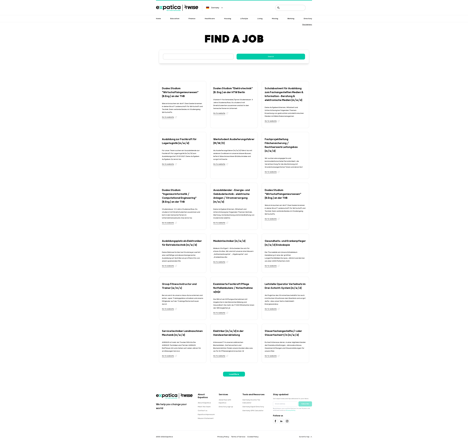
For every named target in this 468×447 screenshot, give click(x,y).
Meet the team (204, 407)
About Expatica (204, 403)
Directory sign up (226, 407)
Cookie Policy (252, 437)
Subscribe (305, 404)
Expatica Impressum (206, 414)
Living (260, 19)
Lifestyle (244, 19)
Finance (192, 19)
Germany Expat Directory (253, 407)
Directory (308, 19)
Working (290, 19)
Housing (227, 19)
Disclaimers (307, 25)
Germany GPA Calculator (252, 411)
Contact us (202, 411)
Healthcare (210, 19)
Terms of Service (238, 437)
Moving (275, 19)
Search (271, 57)
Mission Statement (206, 418)
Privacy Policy (290, 410)
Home (158, 19)
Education (174, 19)
